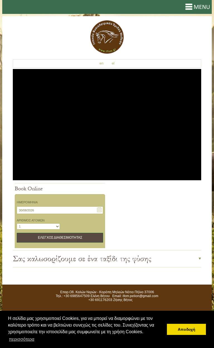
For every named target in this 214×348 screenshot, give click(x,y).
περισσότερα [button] (21, 339)
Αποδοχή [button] (186, 329)
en (101, 63)
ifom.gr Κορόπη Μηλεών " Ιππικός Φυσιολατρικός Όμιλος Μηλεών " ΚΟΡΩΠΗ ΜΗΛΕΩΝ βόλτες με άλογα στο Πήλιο (107, 37)
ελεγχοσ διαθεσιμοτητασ (60, 238)
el (113, 63)
